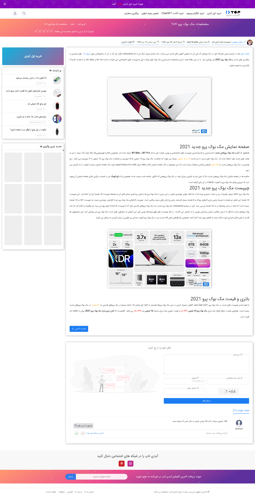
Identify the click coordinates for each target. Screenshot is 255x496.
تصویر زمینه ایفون (150, 13)
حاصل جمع (192, 388)
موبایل (194, 378)
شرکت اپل (245, 54)
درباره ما (78, 492)
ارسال (70, 476)
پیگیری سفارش (131, 13)
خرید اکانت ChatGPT (173, 13)
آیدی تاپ (173, 492)
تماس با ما (89, 492)
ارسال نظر (206, 401)
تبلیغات (61, 492)
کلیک (119, 4)
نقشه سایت (51, 492)
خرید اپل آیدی (214, 13)
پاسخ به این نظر (85, 426)
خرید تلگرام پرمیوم (195, 13)
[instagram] (130, 464)
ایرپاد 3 (87, 54)
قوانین (70, 492)
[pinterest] (122, 464)
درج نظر (236, 354)
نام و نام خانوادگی (233, 378)
